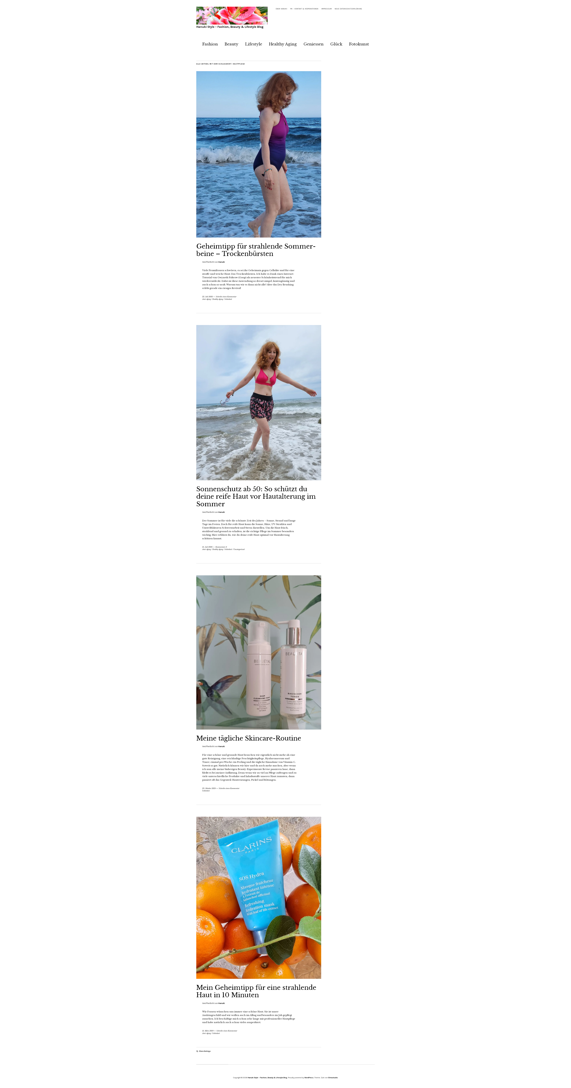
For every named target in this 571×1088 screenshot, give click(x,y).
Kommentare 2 (221, 547)
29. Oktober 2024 (209, 788)
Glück (336, 44)
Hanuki (221, 262)
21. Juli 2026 (207, 547)
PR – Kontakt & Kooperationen (304, 9)
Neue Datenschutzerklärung (348, 9)
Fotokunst (359, 44)
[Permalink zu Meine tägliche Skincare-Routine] (258, 728)
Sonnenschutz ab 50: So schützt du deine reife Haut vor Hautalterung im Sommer (256, 496)
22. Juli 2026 (207, 297)
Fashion (210, 44)
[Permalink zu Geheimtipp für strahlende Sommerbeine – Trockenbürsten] (258, 236)
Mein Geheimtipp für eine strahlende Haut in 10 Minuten (256, 991)
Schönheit (228, 299)
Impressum (326, 9)
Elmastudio (333, 1078)
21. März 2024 (208, 1031)
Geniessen (313, 44)
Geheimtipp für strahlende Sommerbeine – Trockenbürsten (256, 250)
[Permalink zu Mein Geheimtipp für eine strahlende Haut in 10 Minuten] (258, 977)
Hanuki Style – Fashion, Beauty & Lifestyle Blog (229, 27)
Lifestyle (253, 44)
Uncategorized (239, 549)
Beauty (231, 44)
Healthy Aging (283, 44)
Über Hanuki (281, 9)
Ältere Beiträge (205, 1051)
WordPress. (309, 1078)
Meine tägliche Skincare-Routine (248, 738)
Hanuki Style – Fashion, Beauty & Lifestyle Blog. (268, 1078)
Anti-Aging (206, 299)
